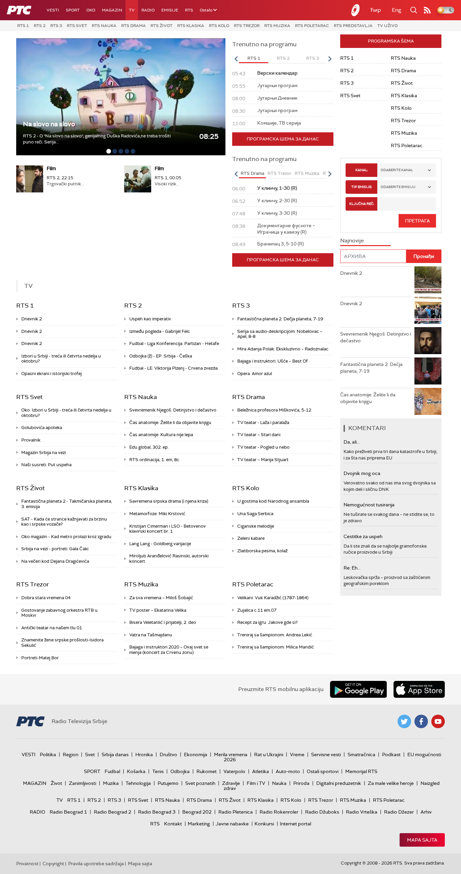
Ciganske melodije (255, 526)
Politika (48, 754)
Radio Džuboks (322, 812)
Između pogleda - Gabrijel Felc (159, 331)
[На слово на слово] (120, 96)
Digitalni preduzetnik (338, 783)
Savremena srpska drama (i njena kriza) (168, 501)
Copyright (53, 863)
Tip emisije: (361, 187)
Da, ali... (352, 442)
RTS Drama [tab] (252, 173)
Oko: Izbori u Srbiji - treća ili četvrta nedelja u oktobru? (66, 412)
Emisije (169, 10)
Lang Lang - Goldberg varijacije (160, 544)
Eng (396, 10)
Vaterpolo (234, 771)
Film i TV (256, 783)
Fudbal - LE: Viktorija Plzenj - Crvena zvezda (173, 368)
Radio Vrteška (361, 812)
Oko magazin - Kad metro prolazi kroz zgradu (66, 536)
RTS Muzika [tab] (307, 173)
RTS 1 (23, 25)
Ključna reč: (361, 204)
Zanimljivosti (82, 783)
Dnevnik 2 (31, 319)
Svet (90, 754)
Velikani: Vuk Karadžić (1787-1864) (272, 598)
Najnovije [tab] (352, 240)
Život (56, 783)
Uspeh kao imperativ (150, 319)
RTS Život (161, 25)
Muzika (111, 783)
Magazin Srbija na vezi (43, 452)
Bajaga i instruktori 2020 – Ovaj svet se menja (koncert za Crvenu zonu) (168, 649)
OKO (90, 10)
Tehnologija (138, 783)
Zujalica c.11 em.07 (256, 610)
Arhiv (426, 812)
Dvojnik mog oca (362, 473)
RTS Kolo (219, 25)
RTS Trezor (247, 25)
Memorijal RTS (361, 771)
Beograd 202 (197, 812)
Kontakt (173, 824)
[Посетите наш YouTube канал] (438, 721)
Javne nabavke (232, 824)
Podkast (391, 754)
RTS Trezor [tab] (279, 173)
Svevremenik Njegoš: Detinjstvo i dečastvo (172, 410)
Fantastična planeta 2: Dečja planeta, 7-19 (280, 319)
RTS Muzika (277, 25)
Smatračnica (361, 754)
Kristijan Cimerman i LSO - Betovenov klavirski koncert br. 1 (167, 528)
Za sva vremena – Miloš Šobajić (161, 598)
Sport (73, 10)
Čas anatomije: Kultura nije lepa (161, 435)
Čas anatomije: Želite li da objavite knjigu (170, 422)
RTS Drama (133, 25)
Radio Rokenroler (279, 812)
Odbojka (180, 771)
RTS (189, 10)
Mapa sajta (422, 840)
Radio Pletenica (235, 812)
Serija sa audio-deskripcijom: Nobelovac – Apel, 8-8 (279, 334)
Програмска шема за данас (283, 139)
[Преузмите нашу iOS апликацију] (419, 689)
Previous (236, 58)
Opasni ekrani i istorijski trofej (51, 373)
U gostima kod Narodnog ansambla (273, 501)
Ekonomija (195, 754)
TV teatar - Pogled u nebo (263, 447)
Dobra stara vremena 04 (46, 598)
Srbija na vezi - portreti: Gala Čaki (54, 549)
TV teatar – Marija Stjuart (263, 459)
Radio (148, 10)
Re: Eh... (352, 568)
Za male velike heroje (391, 783)
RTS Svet (77, 25)
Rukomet (206, 771)
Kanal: (361, 170)
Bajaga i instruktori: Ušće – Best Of (272, 361)
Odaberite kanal (397, 170)
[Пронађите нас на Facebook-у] (421, 721)
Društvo (168, 754)
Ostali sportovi (322, 771)
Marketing (199, 824)
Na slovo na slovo (49, 124)
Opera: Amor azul (254, 373)
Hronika (144, 754)
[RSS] (427, 10)
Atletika (260, 771)
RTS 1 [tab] (253, 58)
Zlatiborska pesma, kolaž (262, 551)
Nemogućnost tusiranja (369, 505)
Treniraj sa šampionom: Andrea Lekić (274, 635)
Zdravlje (231, 783)
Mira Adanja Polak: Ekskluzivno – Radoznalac (282, 349)
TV (132, 10)
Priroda (301, 783)
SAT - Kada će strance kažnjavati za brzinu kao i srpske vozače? (64, 521)
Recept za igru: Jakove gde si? (267, 622)
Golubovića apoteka (41, 427)
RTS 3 (56, 25)
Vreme (297, 754)
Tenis (158, 771)
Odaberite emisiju (398, 187)
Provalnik (30, 440)
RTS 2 (40, 25)
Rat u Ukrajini (268, 754)
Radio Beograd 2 (112, 812)
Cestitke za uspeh (363, 536)
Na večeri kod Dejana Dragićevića (55, 561)
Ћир (375, 10)
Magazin (112, 10)
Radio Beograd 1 (68, 812)
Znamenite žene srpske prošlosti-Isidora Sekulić (62, 642)
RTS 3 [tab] (312, 58)
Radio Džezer (399, 812)
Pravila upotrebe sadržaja (96, 863)
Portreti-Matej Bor (40, 658)
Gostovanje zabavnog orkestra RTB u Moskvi (59, 612)
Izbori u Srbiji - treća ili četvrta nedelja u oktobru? (61, 358)
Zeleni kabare (251, 538)
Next (330, 58)
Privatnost (27, 863)
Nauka (279, 783)
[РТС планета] (355, 10)
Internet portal (295, 824)
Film (51, 168)
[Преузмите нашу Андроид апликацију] (358, 689)
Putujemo (168, 783)
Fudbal (112, 771)
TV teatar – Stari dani (258, 435)
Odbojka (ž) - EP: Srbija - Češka (160, 356)
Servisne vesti (326, 754)
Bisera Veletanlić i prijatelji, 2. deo (162, 622)
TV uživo (387, 25)
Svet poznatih (200, 783)
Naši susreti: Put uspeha (46, 465)
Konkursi (264, 824)
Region (70, 754)
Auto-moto (288, 771)
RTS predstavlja (353, 25)
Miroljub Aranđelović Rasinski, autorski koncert (169, 558)
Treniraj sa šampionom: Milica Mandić (275, 647)
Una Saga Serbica (255, 514)
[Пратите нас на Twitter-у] (404, 721)
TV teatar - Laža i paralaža (263, 422)
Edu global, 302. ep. (149, 447)
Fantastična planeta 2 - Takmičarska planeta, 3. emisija (66, 503)
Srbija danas (115, 754)
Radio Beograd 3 (156, 812)
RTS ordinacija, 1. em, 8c (154, 459)
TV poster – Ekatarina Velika (157, 610)
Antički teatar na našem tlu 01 (51, 628)
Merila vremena (230, 754)
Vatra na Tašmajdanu (150, 635)
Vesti (53, 10)
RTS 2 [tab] (283, 58)
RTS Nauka (104, 25)
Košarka (136, 771)
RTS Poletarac (312, 25)
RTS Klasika (190, 25)
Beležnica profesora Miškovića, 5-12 (274, 410)
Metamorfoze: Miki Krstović (157, 514)
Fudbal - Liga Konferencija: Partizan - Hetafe (174, 343)
